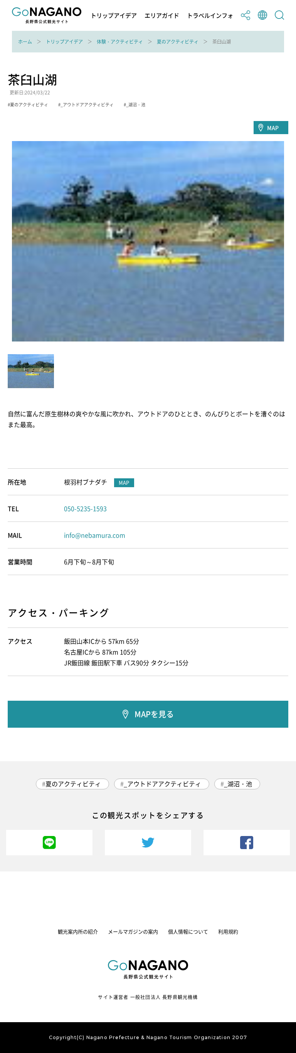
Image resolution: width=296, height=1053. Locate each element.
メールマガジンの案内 (133, 931)
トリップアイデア (114, 16)
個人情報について (188, 931)
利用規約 (228, 931)
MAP (273, 127)
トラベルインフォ (210, 16)
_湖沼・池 (238, 783)
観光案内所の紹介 (78, 931)
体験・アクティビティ (120, 41)
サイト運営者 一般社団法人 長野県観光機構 (148, 997)
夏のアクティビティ (177, 41)
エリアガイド (162, 16)
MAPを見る (154, 714)
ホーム (25, 41)
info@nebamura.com (94, 535)
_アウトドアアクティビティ (162, 783)
